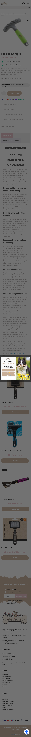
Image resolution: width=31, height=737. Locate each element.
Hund (7, 370)
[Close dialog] (29, 358)
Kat (8, 372)
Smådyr (8, 375)
